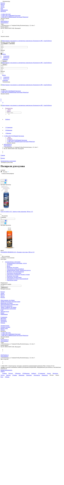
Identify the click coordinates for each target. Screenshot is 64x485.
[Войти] (1, 97)
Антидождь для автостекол (14, 273)
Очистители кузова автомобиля (15, 269)
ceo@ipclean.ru (4, 22)
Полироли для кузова (12, 276)
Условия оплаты (5, 325)
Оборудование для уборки (8, 300)
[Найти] (2, 52)
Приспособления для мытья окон (9, 304)
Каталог (3, 291)
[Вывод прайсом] (6, 176)
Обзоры (3, 329)
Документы (4, 321)
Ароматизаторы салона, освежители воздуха (19, 270)
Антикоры (9, 264)
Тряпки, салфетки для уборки (8, 307)
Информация (4, 314)
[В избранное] (4, 180)
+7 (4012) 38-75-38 (5, 14)
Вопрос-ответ (4, 328)
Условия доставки (5, 327)
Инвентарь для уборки (7, 303)
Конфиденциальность (6, 370)
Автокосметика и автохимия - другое (17, 263)
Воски (8, 266)
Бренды (3, 294)
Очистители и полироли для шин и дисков (18, 274)
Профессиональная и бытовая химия (10, 301)
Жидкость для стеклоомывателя (15, 271)
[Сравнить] (4, 183)
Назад (9, 109)
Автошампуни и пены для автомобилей (17, 278)
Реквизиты (3, 320)
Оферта (3, 371)
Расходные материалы (6, 306)
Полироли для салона (12, 267)
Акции (2, 293)
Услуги (2, 296)
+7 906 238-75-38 (14, 17)
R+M (2, 310)
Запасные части (5, 311)
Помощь (3, 322)
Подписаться (4, 287)
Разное (2, 313)
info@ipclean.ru (5, 21)
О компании (4, 317)
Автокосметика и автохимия (12, 261)
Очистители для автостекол (14, 277)
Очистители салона (12, 280)
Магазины (3, 318)
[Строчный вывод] (4, 176)
